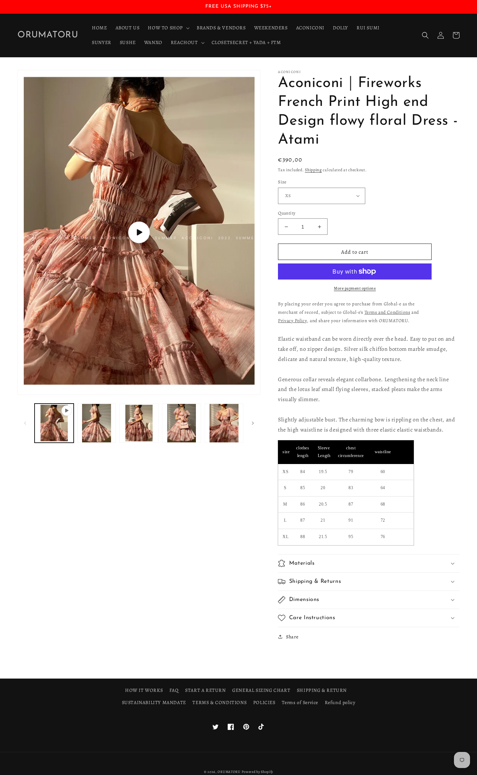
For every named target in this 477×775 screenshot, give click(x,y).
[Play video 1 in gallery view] (54, 423)
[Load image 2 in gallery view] (139, 423)
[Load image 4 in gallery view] (224, 423)
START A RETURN (205, 690)
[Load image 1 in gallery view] (96, 423)
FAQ (174, 690)
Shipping (313, 170)
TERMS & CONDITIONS (219, 702)
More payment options (355, 288)
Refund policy (340, 702)
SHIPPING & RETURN (322, 690)
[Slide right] (252, 423)
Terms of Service (300, 702)
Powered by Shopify (257, 771)
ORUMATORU (229, 771)
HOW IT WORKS (144, 690)
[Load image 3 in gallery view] (181, 423)
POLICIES (264, 702)
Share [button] (292, 636)
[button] (168, 28)
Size (282, 182)
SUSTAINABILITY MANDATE (154, 702)
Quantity (286, 213)
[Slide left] (25, 423)
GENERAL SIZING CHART (261, 690)
